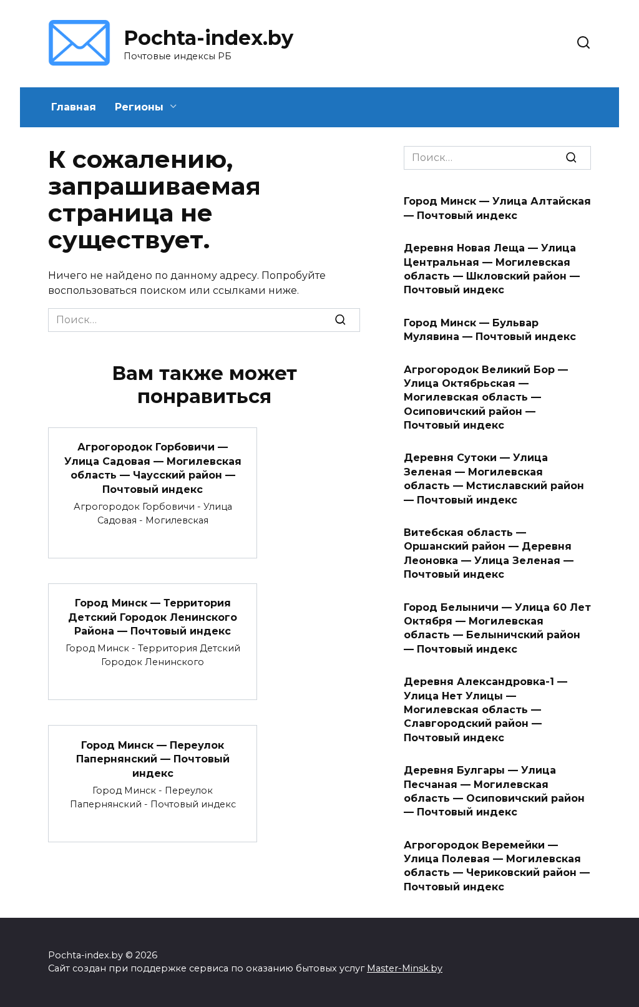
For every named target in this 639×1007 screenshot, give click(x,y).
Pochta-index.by (208, 38)
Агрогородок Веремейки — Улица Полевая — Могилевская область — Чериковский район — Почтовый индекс (497, 865)
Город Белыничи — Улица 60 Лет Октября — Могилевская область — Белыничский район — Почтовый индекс (497, 627)
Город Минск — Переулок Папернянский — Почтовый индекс (153, 759)
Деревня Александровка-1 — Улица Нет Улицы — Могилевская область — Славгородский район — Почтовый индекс (485, 710)
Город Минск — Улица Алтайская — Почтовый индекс (497, 208)
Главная (73, 107)
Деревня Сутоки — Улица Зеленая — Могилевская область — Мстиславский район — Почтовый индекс (494, 478)
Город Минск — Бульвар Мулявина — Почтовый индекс (490, 329)
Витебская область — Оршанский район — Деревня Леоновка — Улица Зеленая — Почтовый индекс (488, 553)
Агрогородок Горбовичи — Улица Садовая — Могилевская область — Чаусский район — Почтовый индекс (152, 468)
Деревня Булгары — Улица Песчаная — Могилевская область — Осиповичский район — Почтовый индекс (494, 791)
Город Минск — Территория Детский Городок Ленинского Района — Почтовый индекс (152, 617)
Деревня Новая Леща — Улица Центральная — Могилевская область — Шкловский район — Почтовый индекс (492, 269)
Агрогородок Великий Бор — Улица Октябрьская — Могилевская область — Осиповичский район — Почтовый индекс (486, 397)
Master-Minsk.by (404, 968)
